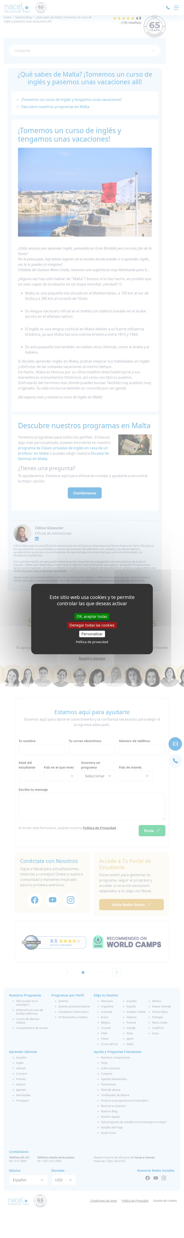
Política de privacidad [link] (92, 642)
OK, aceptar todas (92, 616)
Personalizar (92, 633)
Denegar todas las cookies (92, 624)
